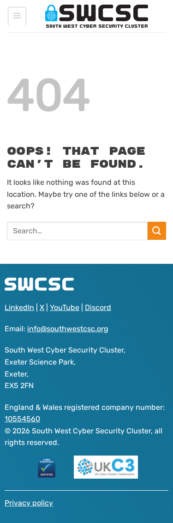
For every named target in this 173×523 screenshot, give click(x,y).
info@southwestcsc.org (67, 328)
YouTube (64, 307)
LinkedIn (19, 307)
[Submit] (157, 231)
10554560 (22, 418)
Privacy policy (29, 503)
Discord (98, 307)
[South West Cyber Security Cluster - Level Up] (96, 16)
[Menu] (17, 16)
